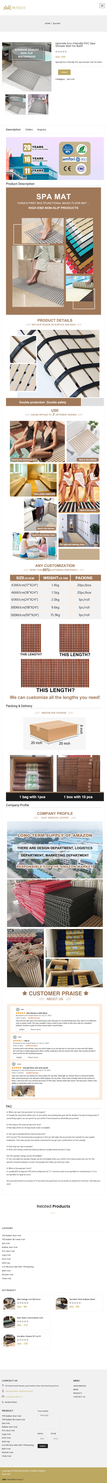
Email (53, 1433)
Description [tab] (13, 129)
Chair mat (6, 1278)
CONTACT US (79, 1397)
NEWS (75, 1389)
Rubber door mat (9, 1247)
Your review (43, 1411)
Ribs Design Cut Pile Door (29, 1299)
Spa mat (6, 1243)
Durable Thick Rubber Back (82, 1299)
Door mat (6, 1259)
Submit (43, 1446)
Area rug (6, 1263)
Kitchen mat (7, 1274)
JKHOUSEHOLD (79, 1386)
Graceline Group (15, 1479)
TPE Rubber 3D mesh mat (13, 1239)
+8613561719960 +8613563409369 (19, 1391)
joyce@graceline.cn (13, 1397)
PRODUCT (77, 1393)
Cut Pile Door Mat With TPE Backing (18, 1266)
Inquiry (64, 72)
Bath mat (6, 1270)
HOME (47, 23)
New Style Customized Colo (30, 1318)
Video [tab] (29, 129)
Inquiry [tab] (41, 129)
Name (40, 1433)
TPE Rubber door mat (11, 1235)
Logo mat (6, 1255)
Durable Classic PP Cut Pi (29, 1336)
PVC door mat (8, 1251)
